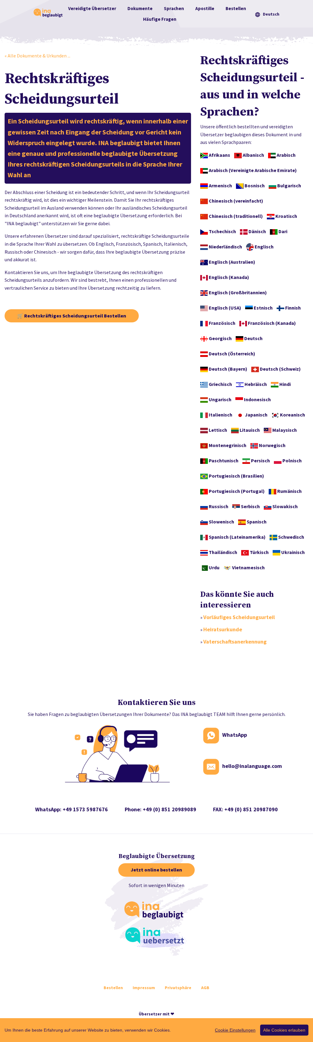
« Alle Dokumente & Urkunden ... (37, 56)
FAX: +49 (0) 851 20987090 (245, 809)
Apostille (204, 8)
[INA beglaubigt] (156, 911)
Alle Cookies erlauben (284, 1030)
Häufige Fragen (159, 19)
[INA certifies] (49, 13)
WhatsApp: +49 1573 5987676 (71, 809)
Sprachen (174, 8)
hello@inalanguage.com (252, 766)
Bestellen (236, 8)
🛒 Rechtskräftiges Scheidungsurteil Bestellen (71, 316)
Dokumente (140, 8)
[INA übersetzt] (156, 937)
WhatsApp (234, 735)
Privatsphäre (178, 987)
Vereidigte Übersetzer (92, 8)
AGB (205, 987)
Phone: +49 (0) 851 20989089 (160, 809)
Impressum (144, 987)
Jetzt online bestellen (156, 870)
